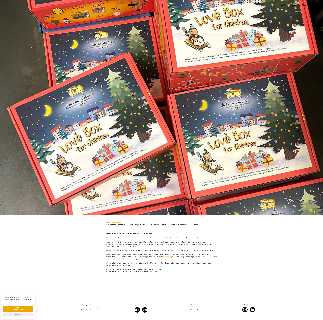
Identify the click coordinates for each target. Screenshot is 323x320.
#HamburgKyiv (170, 257)
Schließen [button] (18, 314)
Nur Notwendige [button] (18, 304)
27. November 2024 (113, 222)
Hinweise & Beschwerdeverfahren (91, 308)
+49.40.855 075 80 (194, 308)
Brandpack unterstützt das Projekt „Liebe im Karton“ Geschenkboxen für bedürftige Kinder (152, 224)
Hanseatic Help (206, 257)
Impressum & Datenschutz (88, 309)
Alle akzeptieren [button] (18, 309)
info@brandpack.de (194, 309)
